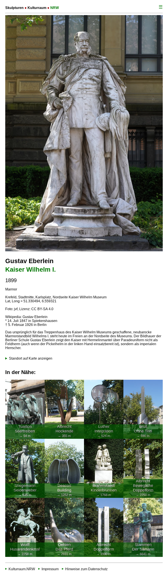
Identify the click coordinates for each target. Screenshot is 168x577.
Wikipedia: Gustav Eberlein (26, 317)
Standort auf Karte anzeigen (30, 358)
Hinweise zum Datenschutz (86, 569)
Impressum (50, 569)
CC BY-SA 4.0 (42, 309)
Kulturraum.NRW (22, 569)
